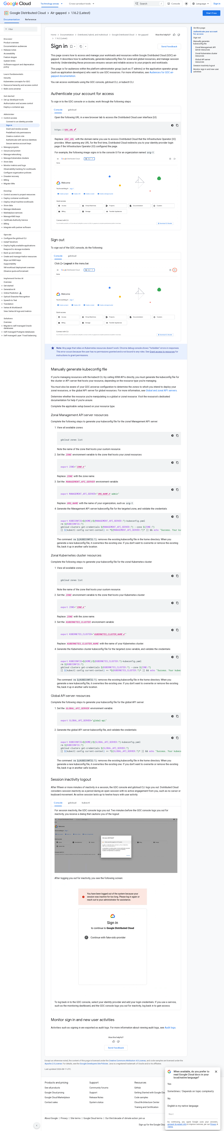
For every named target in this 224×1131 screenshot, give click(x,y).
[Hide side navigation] (37, 1125)
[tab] (58, 109)
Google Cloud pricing (54, 1092)
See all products (52, 1087)
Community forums (98, 1087)
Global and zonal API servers (161, 390)
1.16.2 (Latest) (80, 13)
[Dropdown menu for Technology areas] (62, 3)
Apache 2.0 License (53, 1063)
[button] (20, 50)
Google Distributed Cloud (28, 13)
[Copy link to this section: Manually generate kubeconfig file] (110, 369)
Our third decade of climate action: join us (125, 1118)
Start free (211, 13)
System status (96, 1102)
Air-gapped (58, 13)
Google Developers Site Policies (94, 1063)
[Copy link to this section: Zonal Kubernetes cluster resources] (104, 556)
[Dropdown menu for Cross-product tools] (94, 3)
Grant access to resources (162, 351)
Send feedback (169, 46)
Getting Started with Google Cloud (150, 1092)
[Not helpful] (178, 35)
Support (93, 1092)
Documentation (12, 19)
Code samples (141, 1097)
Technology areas (50, 3)
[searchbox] (20, 29)
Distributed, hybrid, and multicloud (93, 35)
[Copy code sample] (177, 125)
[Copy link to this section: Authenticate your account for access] (117, 94)
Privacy (64, 1118)
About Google (51, 1118)
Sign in (216, 3)
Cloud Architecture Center (146, 1102)
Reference (30, 19)
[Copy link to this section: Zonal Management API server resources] (111, 415)
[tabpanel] (116, 172)
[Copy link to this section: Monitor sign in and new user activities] (117, 1020)
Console (175, 3)
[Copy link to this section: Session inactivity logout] (94, 780)
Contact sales (51, 1102)
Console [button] (58, 109)
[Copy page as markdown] (81, 46)
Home (53, 35)
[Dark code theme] (172, 125)
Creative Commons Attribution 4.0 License (127, 1060)
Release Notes (96, 1097)
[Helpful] (174, 35)
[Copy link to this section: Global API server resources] (93, 696)
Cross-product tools (80, 3)
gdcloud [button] (72, 109)
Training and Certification (146, 1107)
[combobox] (149, 3)
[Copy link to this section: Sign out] (67, 240)
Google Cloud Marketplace (57, 1097)
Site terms (76, 1118)
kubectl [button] (86, 802)
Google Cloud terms (93, 1118)
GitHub (137, 1087)
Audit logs (170, 1027)
